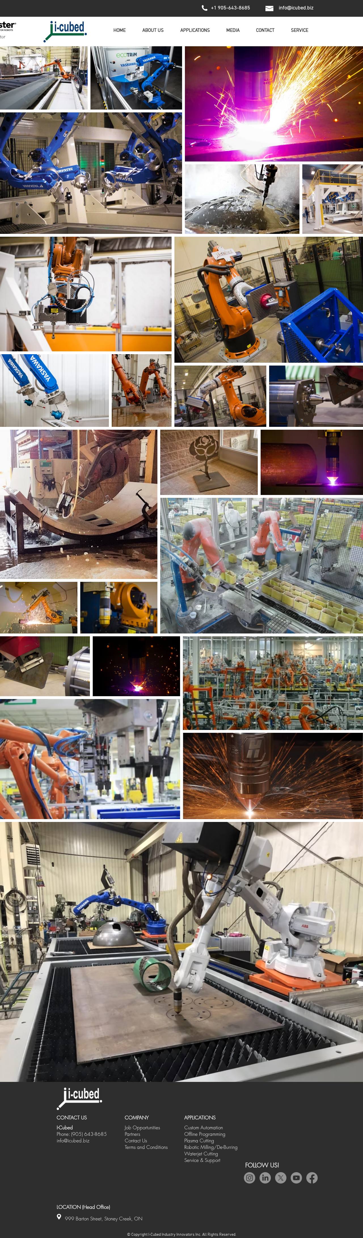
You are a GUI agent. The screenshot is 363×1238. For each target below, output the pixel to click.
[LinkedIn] (265, 1178)
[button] (233, 30)
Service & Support (202, 1160)
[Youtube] (296, 1178)
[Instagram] (249, 1178)
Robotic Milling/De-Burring (211, 1147)
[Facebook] (312, 1178)
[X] (280, 1178)
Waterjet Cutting (201, 1153)
